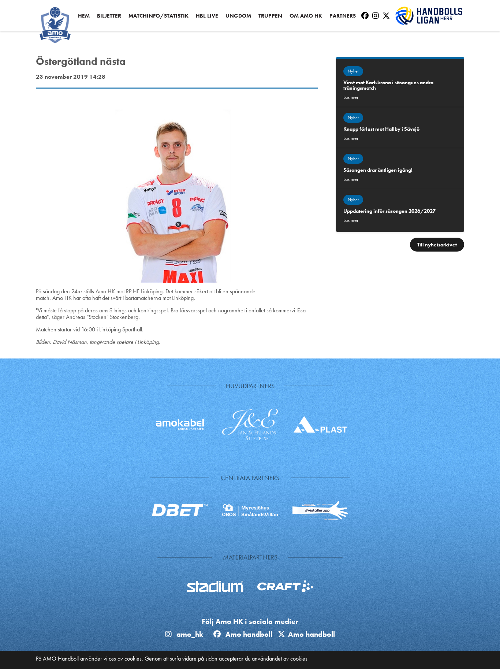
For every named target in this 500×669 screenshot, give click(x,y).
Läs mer (350, 97)
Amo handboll (251, 634)
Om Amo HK (306, 15)
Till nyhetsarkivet (437, 244)
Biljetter (109, 15)
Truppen (270, 15)
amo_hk (189, 634)
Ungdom (238, 15)
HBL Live (207, 15)
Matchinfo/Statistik (158, 15)
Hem (84, 15)
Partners (342, 15)
